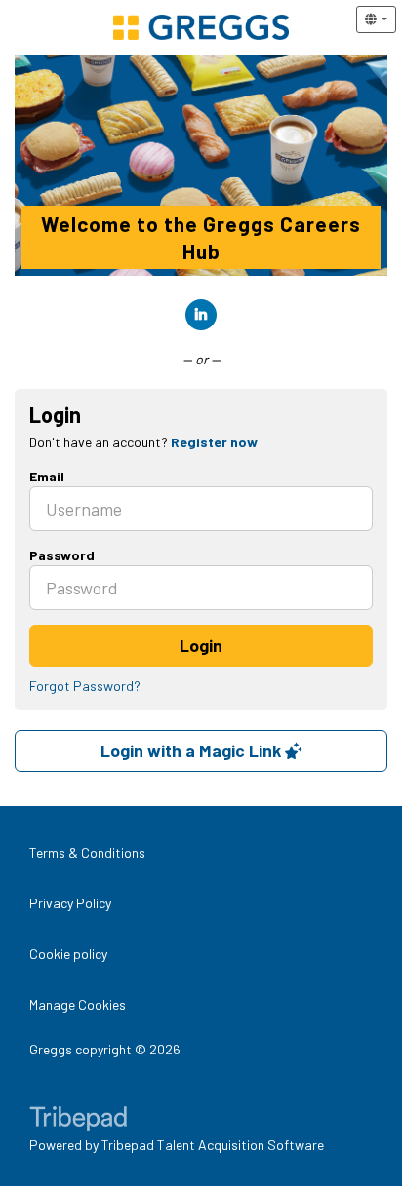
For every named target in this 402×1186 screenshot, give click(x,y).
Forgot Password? (85, 685)
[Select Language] (376, 19)
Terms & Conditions (87, 852)
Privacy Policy (70, 903)
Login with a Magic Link (192, 750)
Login (201, 645)
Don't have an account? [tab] (143, 442)
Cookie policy (68, 953)
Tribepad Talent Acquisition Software (212, 1144)
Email (46, 476)
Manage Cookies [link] (77, 1004)
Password (62, 555)
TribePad (78, 1120)
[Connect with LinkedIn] (201, 314)
